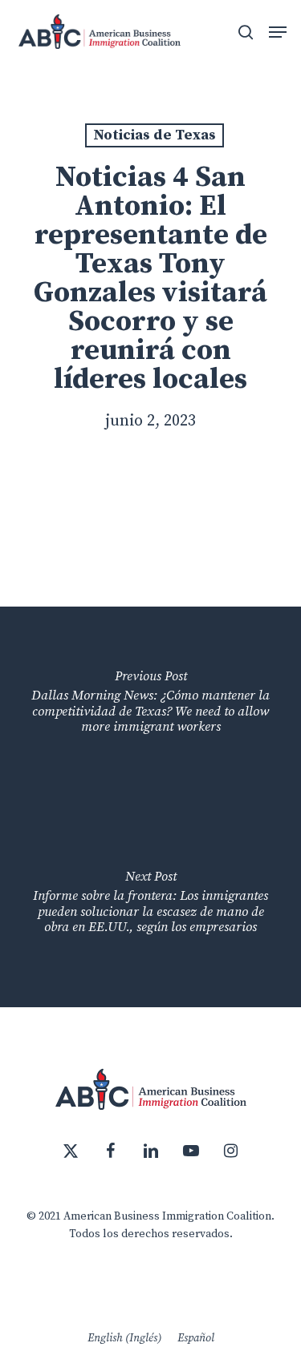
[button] (278, 32)
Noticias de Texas (154, 135)
